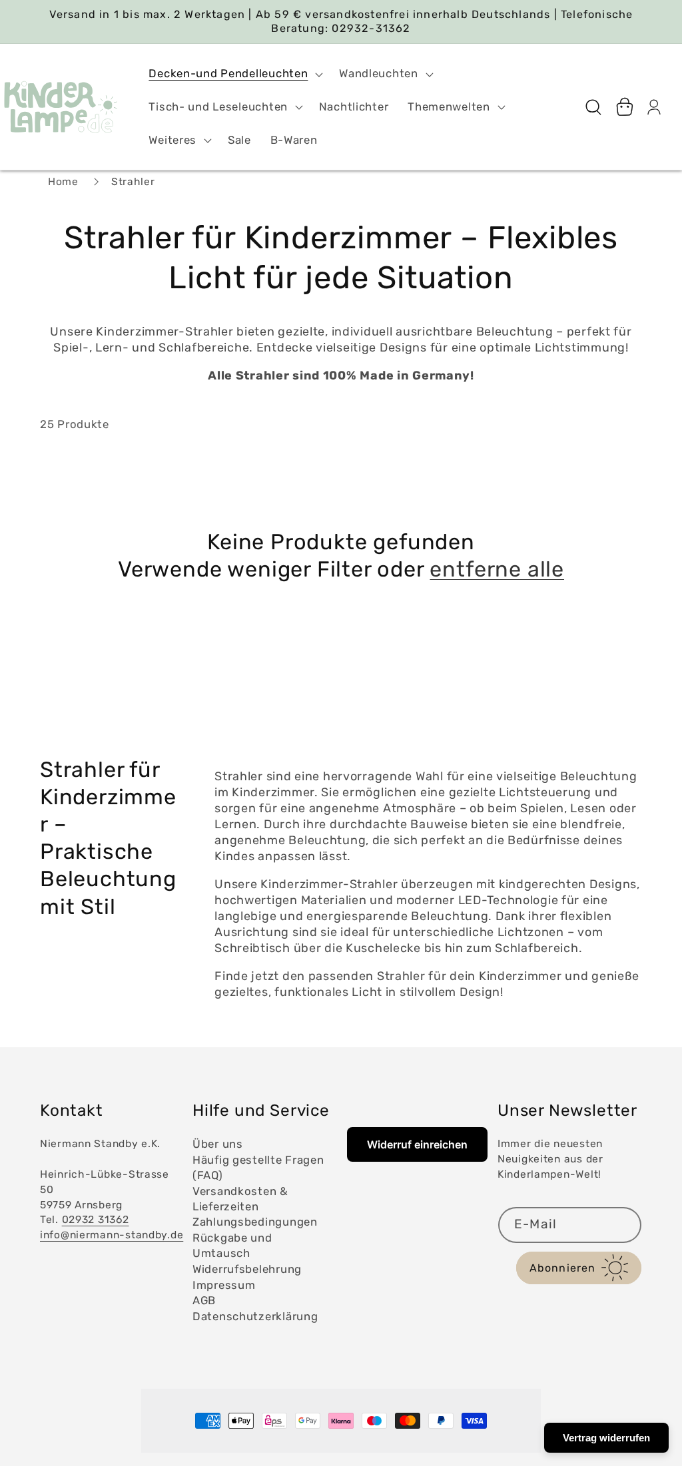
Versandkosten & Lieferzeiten (240, 1198)
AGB (204, 1300)
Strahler (133, 181)
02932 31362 (95, 1219)
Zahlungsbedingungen (255, 1221)
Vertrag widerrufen (606, 1437)
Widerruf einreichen (417, 1144)
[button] (234, 74)
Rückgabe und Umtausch (232, 1245)
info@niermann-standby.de (111, 1234)
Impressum (223, 1285)
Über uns (217, 1143)
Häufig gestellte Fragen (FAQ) (258, 1167)
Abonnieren (562, 1268)
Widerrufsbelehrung (247, 1269)
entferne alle (497, 569)
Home (63, 181)
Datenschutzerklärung (255, 1316)
